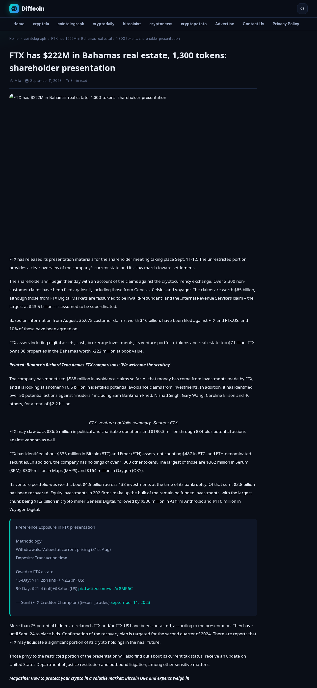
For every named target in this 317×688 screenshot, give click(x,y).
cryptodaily (103, 24)
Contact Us (253, 24)
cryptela (41, 24)
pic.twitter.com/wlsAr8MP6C (105, 588)
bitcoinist (132, 24)
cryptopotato (194, 24)
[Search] (302, 8)
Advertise (224, 24)
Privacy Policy (286, 24)
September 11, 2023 (130, 602)
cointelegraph (70, 24)
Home (19, 24)
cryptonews (160, 24)
